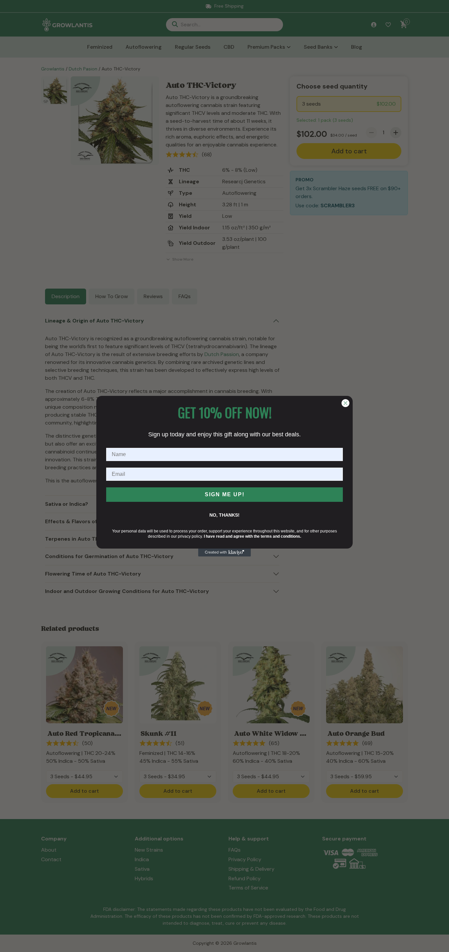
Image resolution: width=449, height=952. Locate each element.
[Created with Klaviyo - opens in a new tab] (224, 552)
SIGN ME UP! (225, 494)
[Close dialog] (345, 403)
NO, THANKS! (224, 515)
